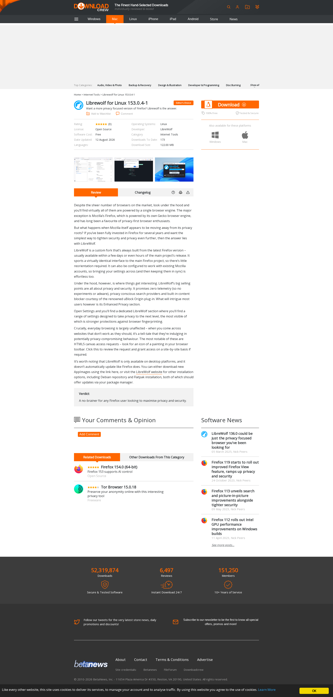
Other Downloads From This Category (156, 457)
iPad (173, 19)
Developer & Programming (203, 85)
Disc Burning (233, 85)
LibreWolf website (149, 372)
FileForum (170, 670)
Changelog (143, 192)
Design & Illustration (170, 85)
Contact (140, 659)
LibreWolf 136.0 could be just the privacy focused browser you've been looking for (232, 440)
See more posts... (223, 545)
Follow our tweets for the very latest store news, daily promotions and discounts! (120, 622)
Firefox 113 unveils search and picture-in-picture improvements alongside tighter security (233, 498)
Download (229, 104)
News (234, 19)
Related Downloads (97, 457)
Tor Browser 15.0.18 (118, 487)
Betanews (150, 670)
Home (77, 94)
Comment (127, 113)
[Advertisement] (166, 52)
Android (193, 19)
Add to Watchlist (101, 113)
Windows (94, 19)
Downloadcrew (194, 670)
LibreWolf (166, 129)
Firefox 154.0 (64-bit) (119, 466)
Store (214, 19)
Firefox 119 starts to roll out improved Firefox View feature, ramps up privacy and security (235, 469)
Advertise (205, 659)
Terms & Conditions (172, 659)
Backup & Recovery (140, 85)
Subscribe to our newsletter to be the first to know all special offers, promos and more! (220, 622)
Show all (254, 85)
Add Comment (89, 434)
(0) (110, 124)
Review (96, 192)
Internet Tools (92, 94)
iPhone (153, 19)
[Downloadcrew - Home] (91, 7)
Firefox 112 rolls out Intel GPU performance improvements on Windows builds (234, 526)
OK (314, 691)
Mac (115, 19)
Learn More (267, 689)
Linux (133, 19)
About (120, 659)
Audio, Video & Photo (109, 85)
